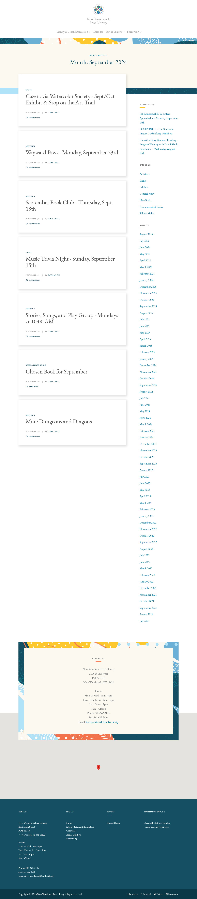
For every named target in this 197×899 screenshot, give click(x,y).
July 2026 (145, 240)
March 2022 (146, 568)
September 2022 (148, 542)
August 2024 (146, 391)
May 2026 (145, 254)
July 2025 (145, 319)
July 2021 (145, 620)
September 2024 (148, 385)
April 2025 (145, 339)
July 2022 (145, 555)
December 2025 (148, 286)
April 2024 (145, 417)
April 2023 (145, 496)
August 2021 (146, 614)
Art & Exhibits (114, 31)
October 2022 (147, 535)
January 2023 (146, 516)
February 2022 (147, 575)
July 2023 (145, 476)
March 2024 (146, 424)
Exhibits (144, 187)
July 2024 (145, 398)
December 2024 (148, 365)
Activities (145, 174)
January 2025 (146, 358)
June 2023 (145, 483)
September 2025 (148, 306)
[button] (98, 767)
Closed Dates (113, 822)
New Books (146, 200)
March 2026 (146, 267)
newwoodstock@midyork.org (102, 722)
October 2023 (147, 457)
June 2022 (145, 562)
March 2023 (146, 503)
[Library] (98, 14)
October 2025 (147, 299)
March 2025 (146, 345)
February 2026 (147, 273)
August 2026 (146, 234)
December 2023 (148, 444)
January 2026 (146, 280)
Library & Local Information (72, 31)
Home (69, 822)
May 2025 (145, 332)
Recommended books (151, 206)
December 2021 (148, 588)
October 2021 (147, 601)
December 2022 (148, 522)
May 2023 (145, 489)
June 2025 (145, 326)
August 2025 (146, 313)
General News (147, 193)
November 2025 (148, 293)
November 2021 (148, 594)
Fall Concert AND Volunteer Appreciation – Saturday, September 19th (159, 118)
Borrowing (133, 31)
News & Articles (98, 55)
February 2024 (147, 430)
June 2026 (145, 247)
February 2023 (147, 509)
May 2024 (145, 411)
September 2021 (148, 607)
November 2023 (148, 450)
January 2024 (146, 437)
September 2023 (148, 463)
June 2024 (145, 404)
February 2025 (147, 352)
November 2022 (148, 529)
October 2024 (147, 378)
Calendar (98, 31)
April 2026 (145, 260)
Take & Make (147, 213)
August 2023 (146, 470)
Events (143, 180)
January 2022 (146, 581)
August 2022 (146, 548)
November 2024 (148, 371)
